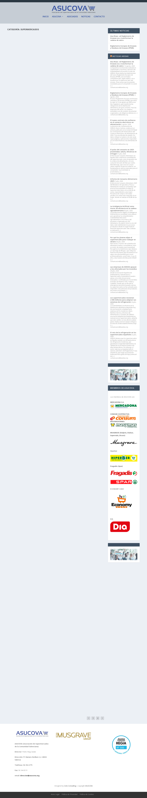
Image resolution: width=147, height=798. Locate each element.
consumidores (46, 206)
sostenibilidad (61, 296)
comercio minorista (53, 335)
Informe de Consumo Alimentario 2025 (123, 180)
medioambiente (76, 335)
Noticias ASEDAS (120, 56)
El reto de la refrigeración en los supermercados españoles (123, 333)
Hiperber (113, 451)
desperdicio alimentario (41, 422)
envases (36, 296)
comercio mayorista (40, 335)
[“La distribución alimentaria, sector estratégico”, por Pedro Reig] (48, 57)
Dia (111, 519)
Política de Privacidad (69, 794)
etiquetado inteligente (66, 206)
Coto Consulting (70, 786)
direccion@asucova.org (30, 775)
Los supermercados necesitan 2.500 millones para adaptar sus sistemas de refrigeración (123, 300)
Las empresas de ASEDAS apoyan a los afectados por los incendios (123, 268)
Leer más (15, 99)
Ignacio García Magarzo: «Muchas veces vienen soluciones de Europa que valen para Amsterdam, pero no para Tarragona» (53, 246)
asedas (14, 206)
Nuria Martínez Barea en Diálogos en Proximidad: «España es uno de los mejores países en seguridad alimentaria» (53, 416)
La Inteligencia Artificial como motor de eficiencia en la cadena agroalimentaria (123, 208)
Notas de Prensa (42, 177)
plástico (42, 296)
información (78, 206)
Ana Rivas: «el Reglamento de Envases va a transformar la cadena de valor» (122, 38)
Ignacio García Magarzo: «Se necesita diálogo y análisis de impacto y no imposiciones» (49, 312)
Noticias (85, 17)
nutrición (36, 469)
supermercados (54, 90)
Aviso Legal (55, 794)
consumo (58, 614)
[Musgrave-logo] (73, 739)
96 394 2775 (27, 765)
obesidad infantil (55, 422)
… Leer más (89, 217)
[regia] (120, 755)
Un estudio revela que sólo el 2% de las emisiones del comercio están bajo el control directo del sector (55, 354)
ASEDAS (61, 228)
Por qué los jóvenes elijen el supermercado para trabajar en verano (123, 239)
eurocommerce (66, 335)
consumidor (40, 614)
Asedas (38, 206)
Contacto (99, 17)
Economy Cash (117, 489)
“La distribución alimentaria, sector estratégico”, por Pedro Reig (49, 86)
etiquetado (55, 206)
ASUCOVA (56, 17)
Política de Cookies (87, 794)
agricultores (32, 511)
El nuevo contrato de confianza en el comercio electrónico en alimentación (122, 122)
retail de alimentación (69, 422)
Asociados (72, 17)
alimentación (31, 206)
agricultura (39, 511)
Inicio (45, 17)
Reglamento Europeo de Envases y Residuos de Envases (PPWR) (123, 47)
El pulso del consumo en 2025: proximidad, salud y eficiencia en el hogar (123, 152)
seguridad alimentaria (83, 422)
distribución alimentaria (40, 251)
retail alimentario (43, 90)
